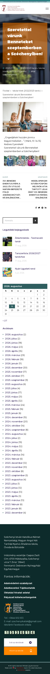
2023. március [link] (12, 500)
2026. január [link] (11, 363)
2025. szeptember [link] (15, 380)
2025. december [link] (14, 367)
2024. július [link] (11, 438)
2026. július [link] (11, 338)
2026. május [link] (11, 347)
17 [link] (6, 306)
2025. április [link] (11, 401)
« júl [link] (5, 320)
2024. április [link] (11, 450)
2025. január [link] (11, 413)
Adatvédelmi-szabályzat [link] (18, 583)
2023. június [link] (11, 488)
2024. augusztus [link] (14, 434)
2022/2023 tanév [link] (29, 68)
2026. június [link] (11, 343)
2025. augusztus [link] (14, 384)
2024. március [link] (12, 454)
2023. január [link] (11, 508)
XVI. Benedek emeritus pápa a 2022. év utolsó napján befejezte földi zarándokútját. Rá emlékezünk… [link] (12, 189)
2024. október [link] (12, 425)
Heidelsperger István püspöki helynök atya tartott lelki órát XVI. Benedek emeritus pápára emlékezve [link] (37, 189)
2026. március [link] (12, 355)
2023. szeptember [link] (15, 475)
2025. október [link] (12, 376)
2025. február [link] (12, 409)
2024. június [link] (11, 442)
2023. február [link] (12, 504)
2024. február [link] (12, 459)
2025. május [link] (11, 396)
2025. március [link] (12, 405)
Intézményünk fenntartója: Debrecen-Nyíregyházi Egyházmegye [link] (25, 1)
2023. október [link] (12, 471)
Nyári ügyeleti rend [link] (25, 268)
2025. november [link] (14, 372)
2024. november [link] (14, 421)
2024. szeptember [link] (15, 430)
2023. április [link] (11, 496)
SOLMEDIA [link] (22, 668)
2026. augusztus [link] (14, 334)
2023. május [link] (11, 492)
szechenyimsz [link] (10, 74)
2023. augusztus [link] (14, 479)
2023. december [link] (14, 463)
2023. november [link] (14, 467)
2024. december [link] (14, 417)
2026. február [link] (12, 359)
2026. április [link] (11, 351)
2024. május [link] (11, 446)
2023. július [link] (11, 483)
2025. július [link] (11, 388)
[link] (13, 8)
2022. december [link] (14, 512)
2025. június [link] (11, 392)
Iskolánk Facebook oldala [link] (17, 624)
